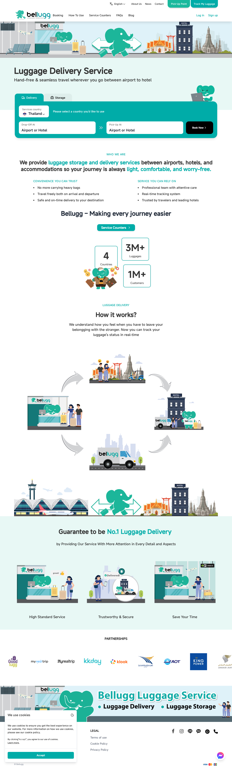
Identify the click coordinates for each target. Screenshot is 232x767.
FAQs (119, 15)
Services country (31, 109)
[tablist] (116, 98)
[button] (204, 4)
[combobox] (118, 4)
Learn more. (13, 742)
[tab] (29, 98)
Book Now (198, 127)
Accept (41, 755)
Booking (58, 15)
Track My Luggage (204, 3)
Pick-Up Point (179, 3)
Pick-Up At (115, 124)
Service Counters (100, 15)
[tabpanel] (116, 120)
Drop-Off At (28, 124)
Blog (131, 15)
